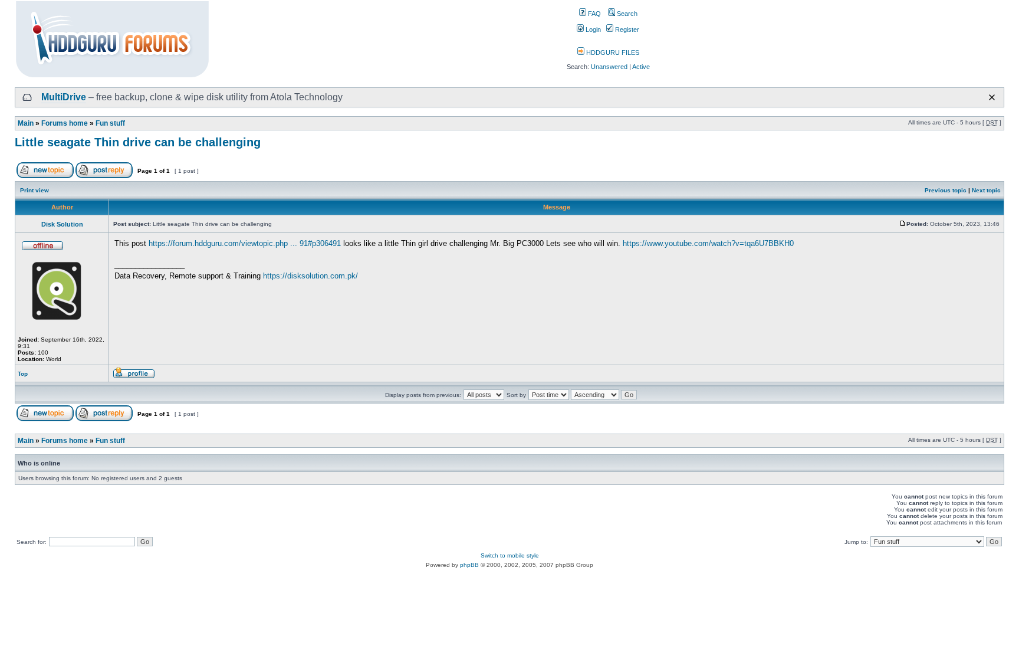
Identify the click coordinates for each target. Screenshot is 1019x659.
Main (26, 123)
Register (626, 29)
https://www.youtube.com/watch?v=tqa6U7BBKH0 (708, 243)
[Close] (992, 97)
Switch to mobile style (510, 555)
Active (641, 66)
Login (592, 29)
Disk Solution (62, 224)
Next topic (986, 190)
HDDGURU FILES (611, 52)
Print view (34, 190)
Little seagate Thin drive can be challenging (138, 142)
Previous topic (946, 190)
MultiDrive (63, 97)
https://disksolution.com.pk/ (310, 275)
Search (626, 13)
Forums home (64, 123)
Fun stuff (110, 123)
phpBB (469, 565)
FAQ (593, 13)
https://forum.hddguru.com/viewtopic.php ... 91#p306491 (245, 243)
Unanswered (609, 66)
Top (23, 374)
